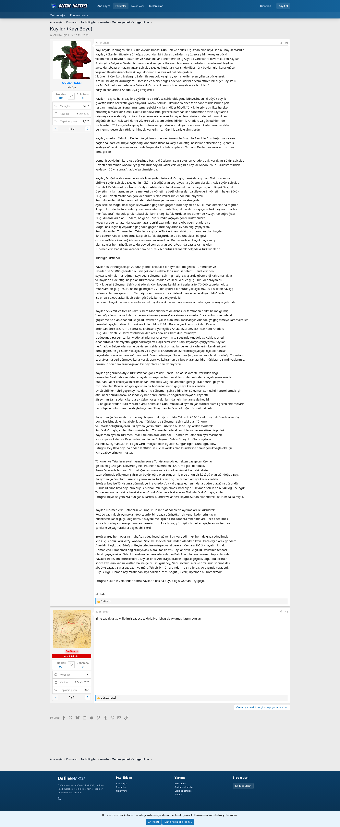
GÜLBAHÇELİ (61, 35)
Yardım (178, 794)
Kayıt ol (283, 5)
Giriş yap (265, 5)
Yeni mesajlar (58, 15)
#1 (286, 42)
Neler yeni (137, 5)
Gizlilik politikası (183, 790)
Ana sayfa (103, 5)
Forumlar (120, 5)
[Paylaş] (281, 43)
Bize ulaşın (180, 783)
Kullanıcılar (156, 5)
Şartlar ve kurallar (184, 787)
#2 (286, 611)
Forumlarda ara (79, 15)
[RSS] (59, 799)
